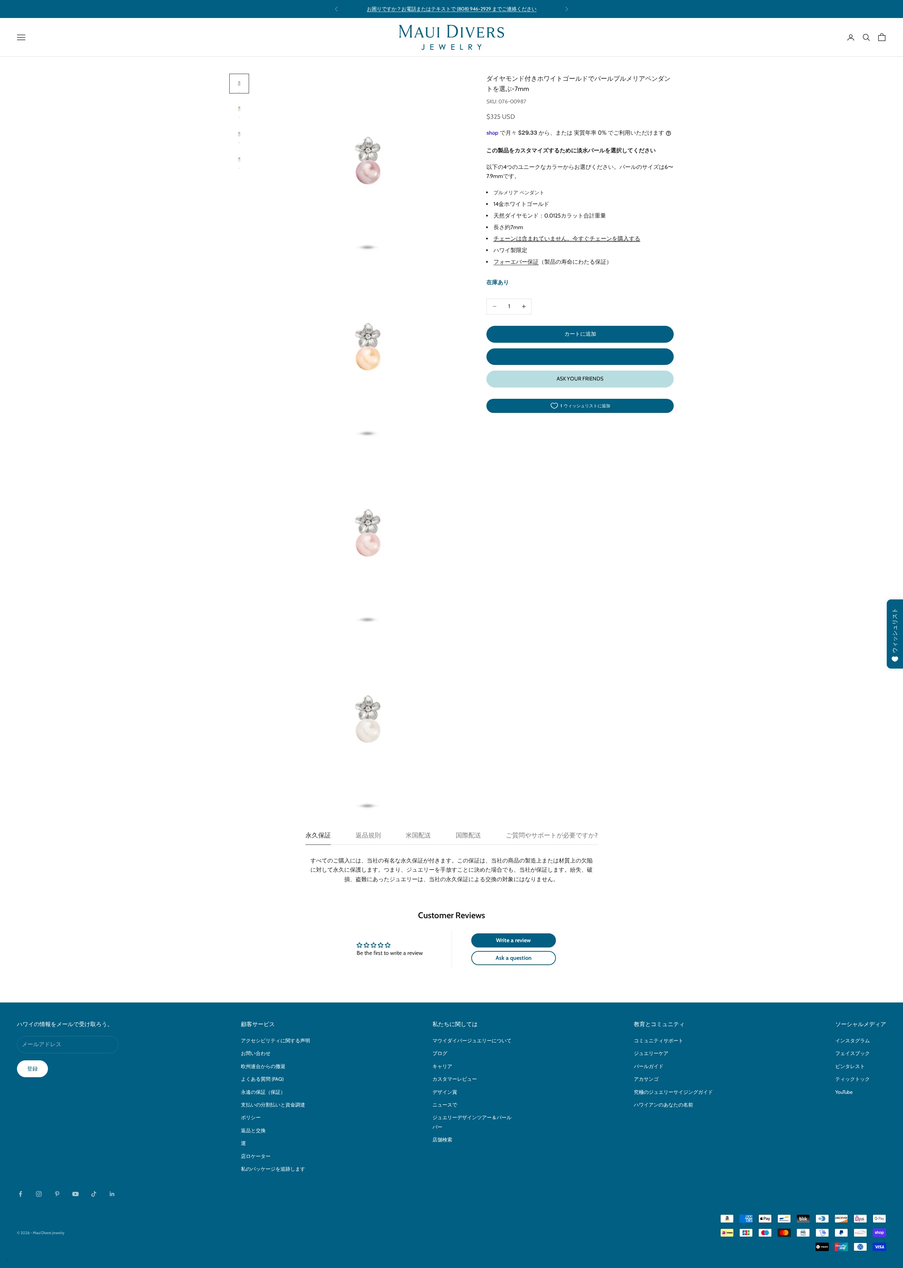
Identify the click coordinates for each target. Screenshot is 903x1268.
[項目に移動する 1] (239, 83)
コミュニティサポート (658, 1040)
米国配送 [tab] (418, 835)
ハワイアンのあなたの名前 (663, 1105)
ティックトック (852, 1079)
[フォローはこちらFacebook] (20, 1193)
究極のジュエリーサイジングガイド (673, 1092)
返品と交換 (253, 1130)
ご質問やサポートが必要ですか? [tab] (552, 835)
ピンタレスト (850, 1066)
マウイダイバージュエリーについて (471, 1040)
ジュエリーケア (651, 1053)
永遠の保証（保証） (263, 1092)
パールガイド (648, 1066)
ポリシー (251, 1117)
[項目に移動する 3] (239, 134)
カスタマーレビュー (454, 1079)
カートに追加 (580, 334)
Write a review (513, 940)
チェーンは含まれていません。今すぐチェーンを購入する (566, 239)
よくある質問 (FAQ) (262, 1079)
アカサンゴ (646, 1079)
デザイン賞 (444, 1092)
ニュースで (444, 1105)
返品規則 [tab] (368, 835)
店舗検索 (442, 1139)
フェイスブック (852, 1053)
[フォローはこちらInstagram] (38, 1193)
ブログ (439, 1053)
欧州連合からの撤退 (263, 1066)
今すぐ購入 (580, 356)
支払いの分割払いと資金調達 (273, 1105)
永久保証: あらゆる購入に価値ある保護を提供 (451, 9)
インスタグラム (852, 1040)
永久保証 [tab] (318, 835)
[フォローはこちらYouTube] (75, 1193)
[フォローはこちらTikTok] (93, 1193)
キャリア (442, 1066)
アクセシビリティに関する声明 (275, 1040)
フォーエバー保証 (516, 261)
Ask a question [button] (514, 958)
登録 (32, 1069)
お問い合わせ (256, 1053)
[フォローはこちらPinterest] (57, 1193)
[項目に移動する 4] (239, 160)
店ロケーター (256, 1156)
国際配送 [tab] (468, 835)
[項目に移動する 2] (239, 109)
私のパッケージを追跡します (273, 1169)
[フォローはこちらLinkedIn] (112, 1193)
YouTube (844, 1092)
